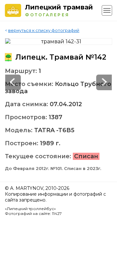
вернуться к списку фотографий (43, 30)
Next (13, 82)
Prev (104, 82)
